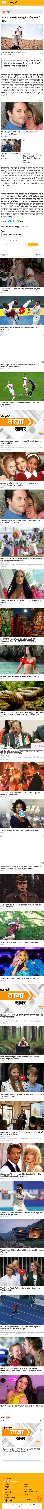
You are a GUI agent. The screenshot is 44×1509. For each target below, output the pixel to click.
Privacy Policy (29, 1494)
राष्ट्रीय (9, 12)
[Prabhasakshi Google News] (41, 53)
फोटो (7, 1487)
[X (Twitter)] (40, 37)
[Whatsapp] (17, 222)
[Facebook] (40, 33)
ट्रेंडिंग (7, 1484)
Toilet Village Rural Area (12, 234)
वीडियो (7, 1490)
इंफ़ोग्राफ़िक (9, 1492)
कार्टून (7, 1495)
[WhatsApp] (40, 42)
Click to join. (24, 227)
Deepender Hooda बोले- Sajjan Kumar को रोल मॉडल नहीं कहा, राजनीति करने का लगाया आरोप (21, 1450)
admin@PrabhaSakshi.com (10, 52)
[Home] (4, 11)
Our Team (27, 1499)
